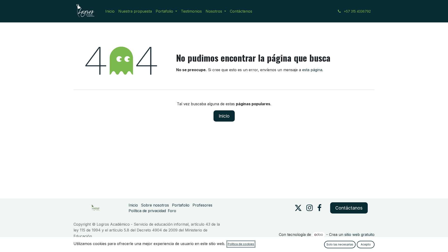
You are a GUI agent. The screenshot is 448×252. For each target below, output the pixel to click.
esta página (312, 69)
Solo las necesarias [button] (339, 244)
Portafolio (180, 205)
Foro (172, 210)
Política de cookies (241, 244)
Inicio (224, 116)
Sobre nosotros (155, 205)
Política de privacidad (147, 210)
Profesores (202, 205)
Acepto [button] (366, 244)
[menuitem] (109, 11)
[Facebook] (319, 208)
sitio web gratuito (359, 234)
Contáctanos (349, 208)
